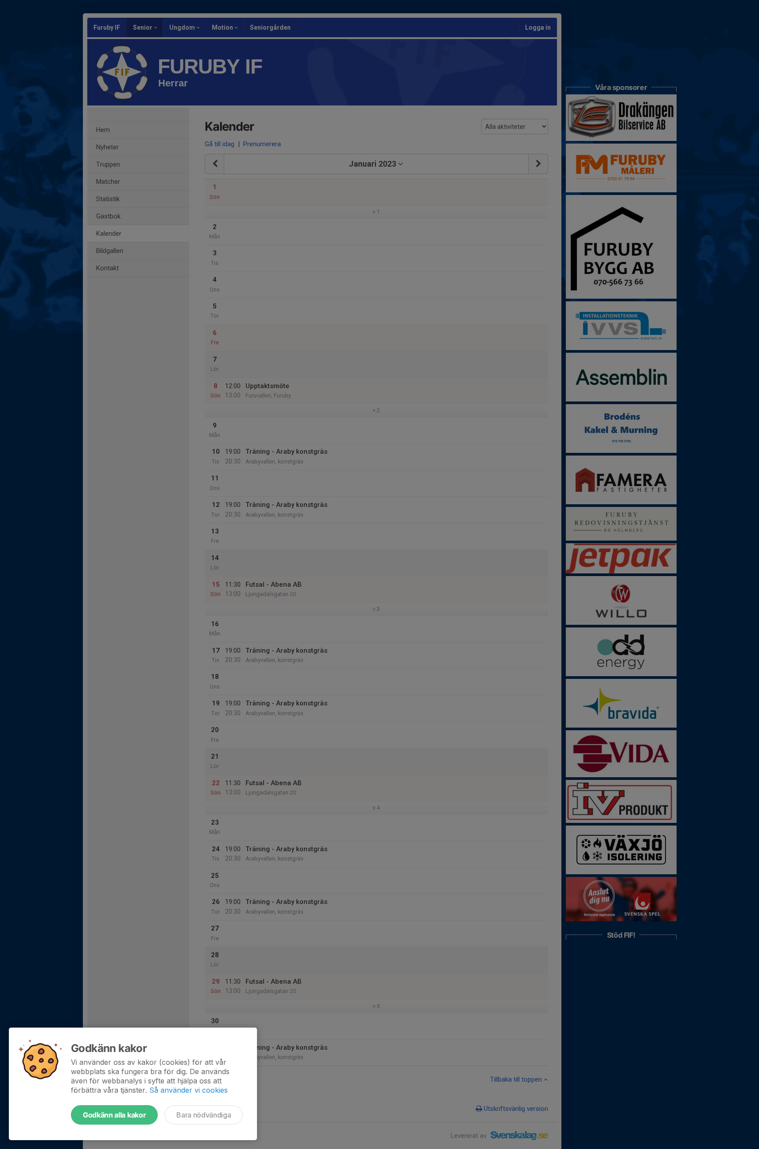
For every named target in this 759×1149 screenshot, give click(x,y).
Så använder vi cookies (188, 1090)
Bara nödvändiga (203, 1114)
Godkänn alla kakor (114, 1114)
